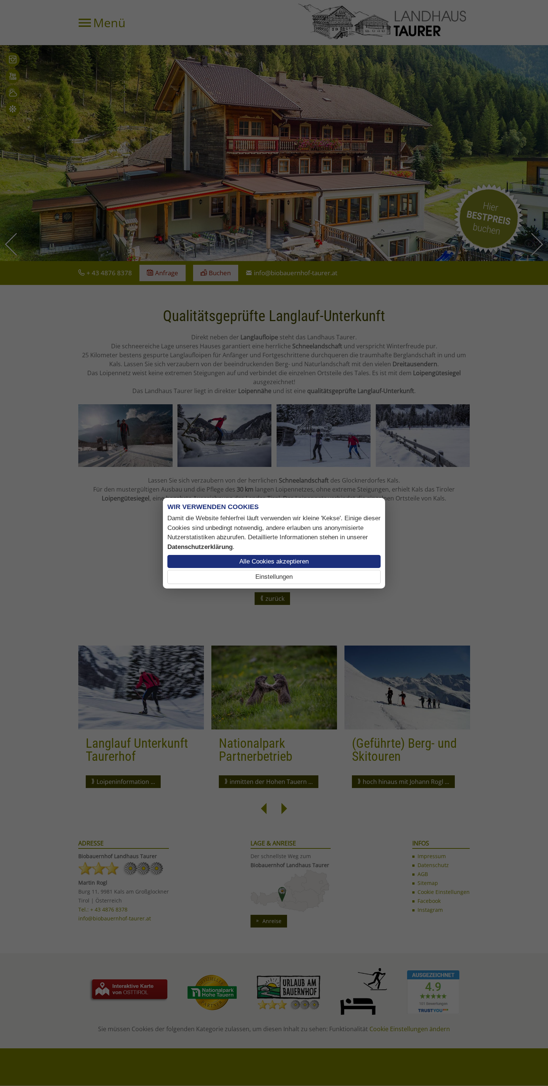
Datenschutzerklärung (200, 546)
